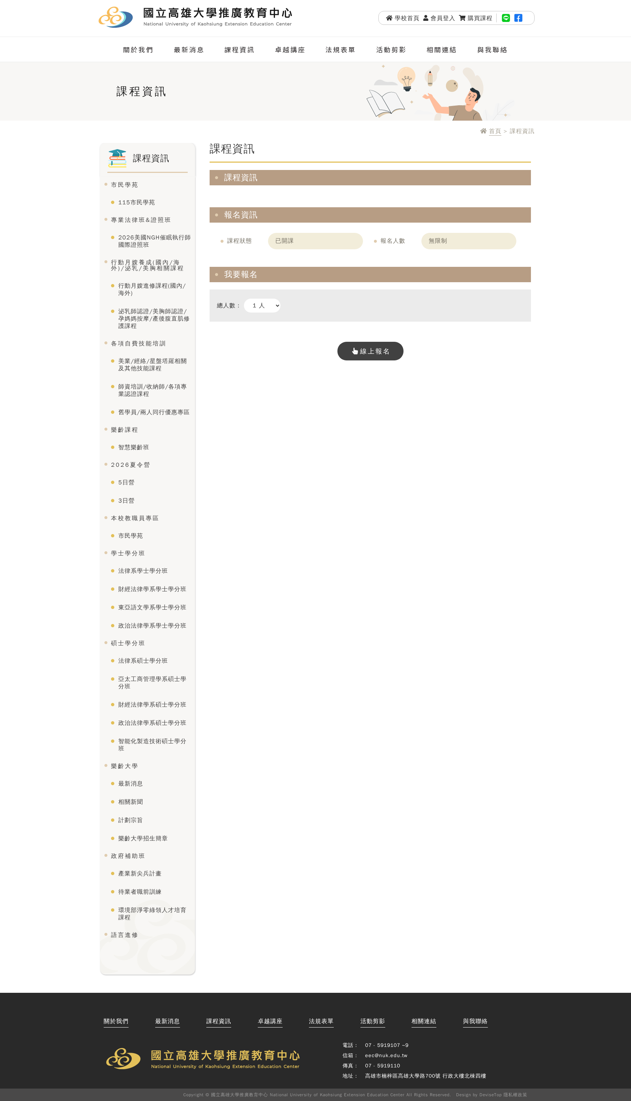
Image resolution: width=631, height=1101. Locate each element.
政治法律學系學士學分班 (152, 625)
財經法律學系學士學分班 (152, 589)
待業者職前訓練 (140, 892)
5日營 (126, 482)
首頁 (495, 131)
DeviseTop (490, 1095)
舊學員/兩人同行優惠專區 (154, 412)
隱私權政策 (515, 1095)
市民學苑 (125, 185)
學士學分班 (128, 553)
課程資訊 (239, 49)
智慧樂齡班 (133, 447)
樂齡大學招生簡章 (143, 838)
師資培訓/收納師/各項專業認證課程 (152, 390)
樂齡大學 (125, 766)
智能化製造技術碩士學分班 (152, 745)
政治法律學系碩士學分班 (152, 723)
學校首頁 (407, 18)
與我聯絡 (492, 49)
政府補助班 (128, 856)
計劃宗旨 (130, 820)
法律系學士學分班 (143, 571)
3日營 (126, 500)
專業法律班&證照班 (141, 220)
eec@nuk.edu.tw (386, 1055)
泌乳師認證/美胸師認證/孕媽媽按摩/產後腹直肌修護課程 (154, 319)
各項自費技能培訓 (139, 343)
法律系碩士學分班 (143, 661)
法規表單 (340, 49)
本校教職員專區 (135, 518)
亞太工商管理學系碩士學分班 (152, 683)
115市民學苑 (136, 202)
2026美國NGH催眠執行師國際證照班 (154, 241)
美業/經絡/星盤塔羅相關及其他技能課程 (152, 364)
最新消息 (189, 49)
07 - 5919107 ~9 (387, 1045)
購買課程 (480, 18)
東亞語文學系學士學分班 (152, 607)
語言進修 (125, 935)
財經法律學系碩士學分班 (152, 704)
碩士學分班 (128, 643)
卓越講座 (290, 49)
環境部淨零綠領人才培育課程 (152, 914)
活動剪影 (391, 49)
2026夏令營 (131, 465)
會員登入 (443, 18)
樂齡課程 (125, 430)
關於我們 (138, 49)
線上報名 (375, 351)
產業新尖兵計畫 (140, 873)
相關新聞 (130, 802)
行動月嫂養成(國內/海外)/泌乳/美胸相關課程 (147, 265)
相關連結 (442, 49)
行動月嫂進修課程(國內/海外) (152, 289)
